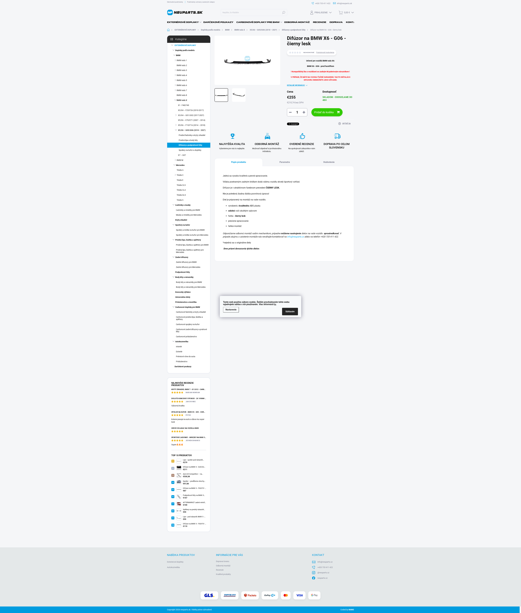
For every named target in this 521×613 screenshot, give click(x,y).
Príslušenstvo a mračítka (186, 302)
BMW (178, 55)
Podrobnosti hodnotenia (325, 52)
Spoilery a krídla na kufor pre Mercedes (192, 235)
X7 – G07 (182, 155)
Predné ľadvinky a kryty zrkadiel (192, 135)
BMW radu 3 (182, 70)
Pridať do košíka (324, 112)
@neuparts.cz (323, 573)
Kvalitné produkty (223, 574)
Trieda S (180, 200)
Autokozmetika (181, 341)
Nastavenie (230, 309)
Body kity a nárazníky (184, 277)
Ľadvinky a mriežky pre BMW (188, 210)
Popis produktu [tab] (238, 162)
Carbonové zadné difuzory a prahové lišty (191, 330)
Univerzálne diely (182, 297)
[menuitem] (184, 22)
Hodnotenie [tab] (329, 162)
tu (275, 304)
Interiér (179, 346)
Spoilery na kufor (182, 225)
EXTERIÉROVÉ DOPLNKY (185, 45)
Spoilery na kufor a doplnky (190, 150)
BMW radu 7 (182, 90)
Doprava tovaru (222, 561)
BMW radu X (182, 100)
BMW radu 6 (182, 85)
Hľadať (284, 12)
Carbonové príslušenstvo (186, 336)
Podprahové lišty (182, 272)
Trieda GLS (181, 195)
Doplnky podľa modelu (185, 50)
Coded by (347, 610)
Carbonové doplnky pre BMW (187, 307)
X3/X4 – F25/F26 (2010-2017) (191, 110)
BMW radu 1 (182, 60)
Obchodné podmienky (175, 2)
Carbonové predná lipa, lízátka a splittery (189, 318)
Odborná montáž (223, 566)
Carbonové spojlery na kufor (188, 324)
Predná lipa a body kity (188, 140)
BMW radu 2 (182, 65)
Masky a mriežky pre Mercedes (189, 215)
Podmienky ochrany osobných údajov (201, 2)
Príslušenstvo (181, 361)
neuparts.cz (322, 578)
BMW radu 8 (182, 95)
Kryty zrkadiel (181, 220)
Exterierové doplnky (175, 562)
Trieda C (180, 175)
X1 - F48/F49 (183, 105)
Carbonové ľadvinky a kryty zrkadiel (191, 312)
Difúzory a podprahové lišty (190, 145)
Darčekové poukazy (183, 366)
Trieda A (180, 170)
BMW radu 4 (182, 75)
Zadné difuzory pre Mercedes (188, 267)
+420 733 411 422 (325, 567)
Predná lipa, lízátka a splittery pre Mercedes (190, 251)
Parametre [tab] (284, 162)
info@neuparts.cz (295, 236)
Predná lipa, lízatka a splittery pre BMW (192, 245)
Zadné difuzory (181, 257)
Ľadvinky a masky (182, 205)
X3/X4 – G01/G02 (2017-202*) (191, 115)
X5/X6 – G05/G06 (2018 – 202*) (192, 130)
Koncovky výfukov (183, 292)
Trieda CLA (181, 190)
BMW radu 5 (182, 80)
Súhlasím (290, 311)
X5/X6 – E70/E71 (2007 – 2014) (191, 120)
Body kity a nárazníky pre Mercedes (191, 287)
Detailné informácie (296, 85)
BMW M (180, 160)
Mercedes (180, 165)
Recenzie (219, 570)
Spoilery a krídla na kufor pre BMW (190, 230)
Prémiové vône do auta (185, 356)
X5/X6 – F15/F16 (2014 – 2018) (191, 125)
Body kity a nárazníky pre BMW (189, 282)
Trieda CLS (181, 185)
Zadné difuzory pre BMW (186, 262)
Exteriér (179, 351)
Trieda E (180, 180)
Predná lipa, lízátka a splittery (188, 240)
